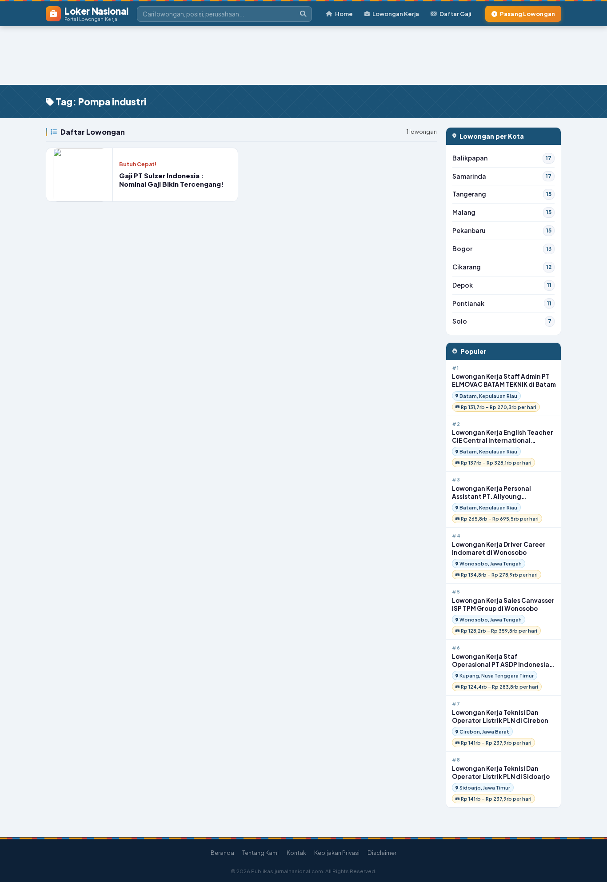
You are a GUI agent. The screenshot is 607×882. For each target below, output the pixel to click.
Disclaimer (381, 852)
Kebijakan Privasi (336, 852)
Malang (501, 212)
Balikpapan (501, 158)
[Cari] (303, 14)
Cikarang (501, 267)
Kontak (296, 852)
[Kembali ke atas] (588, 863)
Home (344, 13)
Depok (501, 285)
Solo (501, 321)
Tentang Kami (260, 852)
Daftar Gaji (455, 13)
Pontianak (501, 303)
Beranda (222, 852)
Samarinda (501, 176)
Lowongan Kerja (395, 13)
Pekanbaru (501, 230)
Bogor (501, 249)
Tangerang (501, 194)
